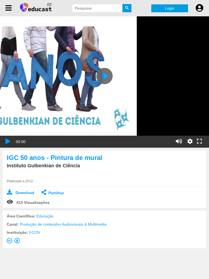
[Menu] (8, 8)
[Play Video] (104, 76)
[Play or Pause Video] (7, 141)
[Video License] (14, 241)
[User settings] (199, 8)
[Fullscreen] (199, 141)
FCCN (34, 232)
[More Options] (190, 141)
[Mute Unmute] (179, 141)
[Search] (127, 8)
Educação (45, 216)
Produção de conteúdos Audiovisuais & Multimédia (63, 224)
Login (169, 8)
